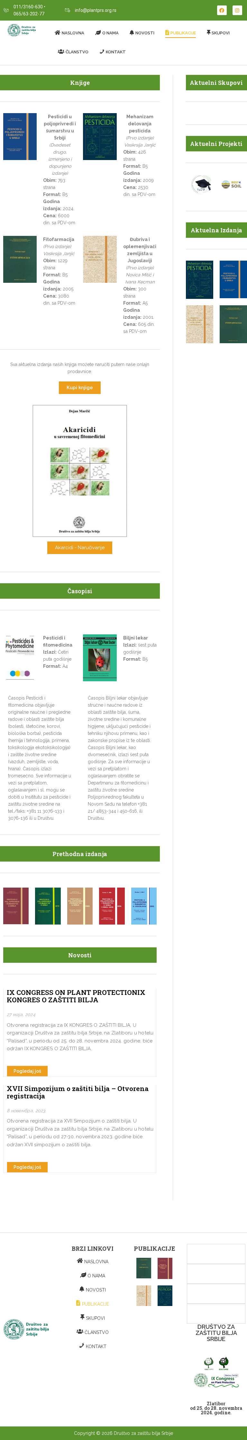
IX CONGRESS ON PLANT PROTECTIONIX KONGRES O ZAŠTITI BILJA (76, 996)
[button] (80, 387)
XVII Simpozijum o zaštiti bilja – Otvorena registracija (78, 1092)
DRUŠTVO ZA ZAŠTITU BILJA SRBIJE (216, 1332)
